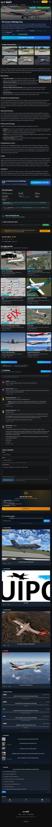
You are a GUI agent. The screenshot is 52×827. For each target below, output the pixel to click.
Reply (8, 384)
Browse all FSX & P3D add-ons (9, 362)
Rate (13, 30)
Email (3, 457)
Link (12, 384)
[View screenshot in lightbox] (49, 18)
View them (45, 224)
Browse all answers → (26, 730)
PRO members (43, 202)
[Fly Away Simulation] (6, 1)
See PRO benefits (44, 231)
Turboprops (23, 4)
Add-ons (3, 4)
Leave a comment (46, 371)
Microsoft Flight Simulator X (12, 4)
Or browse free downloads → (26, 511)
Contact (20, 814)
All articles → (26, 762)
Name (4, 452)
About (24, 814)
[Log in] (40, 2)
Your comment (5, 464)
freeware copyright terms (27, 207)
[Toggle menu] (49, 2)
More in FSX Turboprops (45, 362)
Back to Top (26, 821)
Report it (43, 207)
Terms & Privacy (30, 814)
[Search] (34, 2)
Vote (4, 791)
